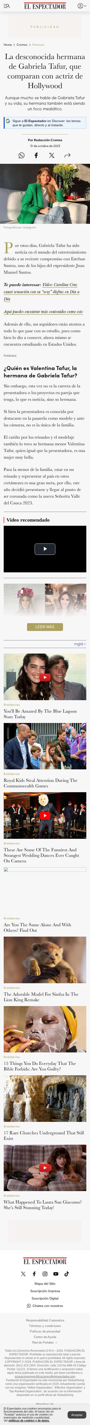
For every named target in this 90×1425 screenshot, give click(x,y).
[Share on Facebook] (36, 155)
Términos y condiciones (45, 1326)
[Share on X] (52, 155)
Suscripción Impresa (45, 1291)
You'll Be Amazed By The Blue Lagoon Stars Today (40, 714)
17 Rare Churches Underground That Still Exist (44, 1135)
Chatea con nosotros (48, 1306)
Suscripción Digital (45, 1298)
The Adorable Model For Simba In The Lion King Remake (41, 997)
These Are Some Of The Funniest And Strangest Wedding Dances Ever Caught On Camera (41, 855)
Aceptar (77, 1415)
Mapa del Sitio (45, 1283)
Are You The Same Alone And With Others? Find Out (37, 927)
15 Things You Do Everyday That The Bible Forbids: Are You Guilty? (40, 1066)
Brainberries (12, 704)
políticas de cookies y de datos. (29, 1420)
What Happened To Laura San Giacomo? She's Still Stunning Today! (43, 1204)
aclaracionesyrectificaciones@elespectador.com (45, 1376)
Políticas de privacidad (45, 1331)
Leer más (45, 627)
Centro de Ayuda (45, 1337)
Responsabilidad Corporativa (45, 1320)
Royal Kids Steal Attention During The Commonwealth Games (41, 783)
